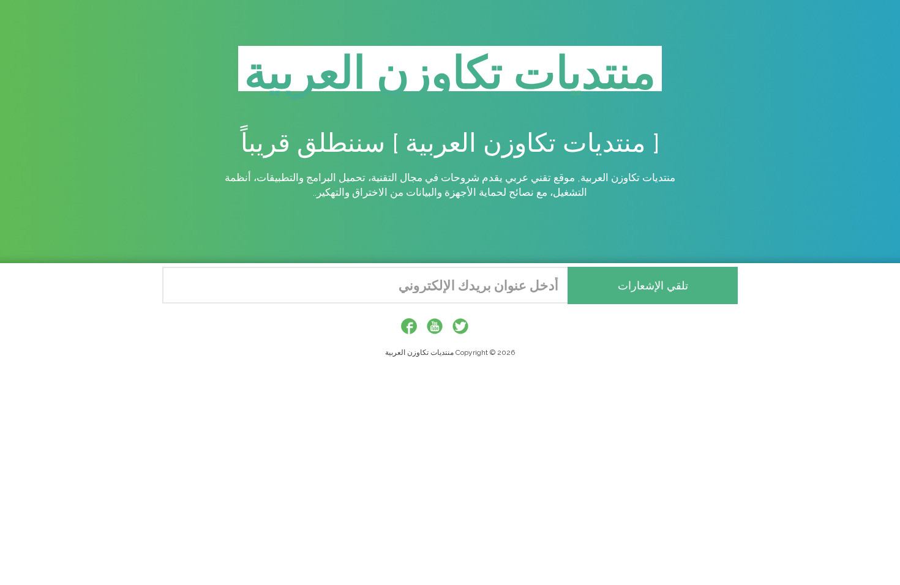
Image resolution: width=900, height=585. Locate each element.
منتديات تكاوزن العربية (419, 352)
